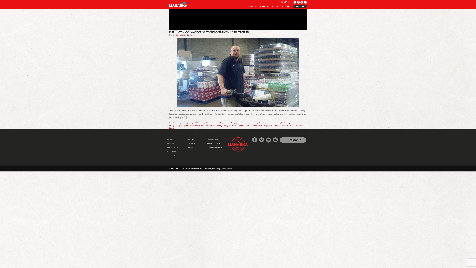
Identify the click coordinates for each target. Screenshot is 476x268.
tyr (294, 125)
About (275, 6)
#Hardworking (200, 122)
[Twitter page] (301, 2)
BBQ (220, 122)
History (190, 139)
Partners (171, 151)
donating (278, 122)
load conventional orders (242, 125)
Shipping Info (213, 139)
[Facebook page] (294, 2)
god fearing (218, 125)
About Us (171, 155)
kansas (231, 125)
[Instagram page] (298, 2)
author (215, 122)
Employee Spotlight (182, 122)
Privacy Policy (213, 143)
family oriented (186, 125)
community (254, 122)
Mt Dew (281, 125)
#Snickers (209, 122)
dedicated (262, 122)
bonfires (225, 122)
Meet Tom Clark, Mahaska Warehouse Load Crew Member (209, 32)
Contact (286, 6)
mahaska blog (262, 125)
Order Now (300, 6)
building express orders (237, 122)
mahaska (254, 125)
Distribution (173, 147)
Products (251, 6)
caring (247, 122)
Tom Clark (288, 125)
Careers (190, 147)
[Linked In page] (305, 2)
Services (264, 6)
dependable (270, 122)
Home (170, 139)
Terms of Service (214, 147)
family (178, 125)
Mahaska (192, 35)
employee (290, 122)
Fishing (206, 125)
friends (211, 125)
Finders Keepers (197, 125)
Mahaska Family (272, 125)
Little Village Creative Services (222, 169)
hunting (225, 125)
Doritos (283, 122)
